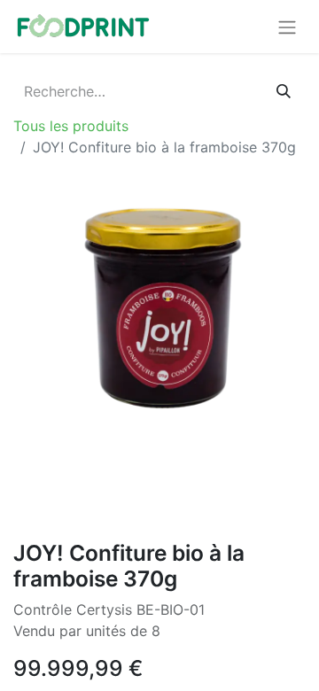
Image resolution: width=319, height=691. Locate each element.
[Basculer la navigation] (287, 26)
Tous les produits (70, 126)
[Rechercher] (283, 91)
